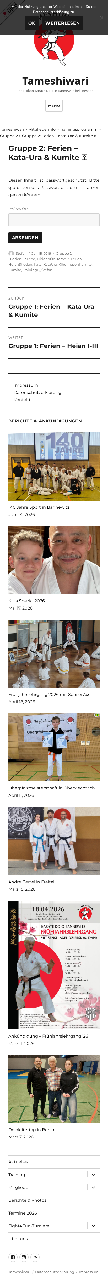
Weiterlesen (62, 23)
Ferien (76, 259)
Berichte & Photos (27, 1200)
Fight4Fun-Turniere (29, 1225)
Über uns (18, 1238)
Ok (32, 23)
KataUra (50, 264)
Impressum (26, 385)
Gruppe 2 (64, 253)
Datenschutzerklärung (37, 392)
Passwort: (19, 209)
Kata (38, 264)
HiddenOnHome (51, 259)
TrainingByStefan (37, 270)
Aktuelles (18, 1161)
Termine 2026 (22, 1213)
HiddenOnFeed (21, 259)
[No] (101, 17)
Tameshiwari (55, 80)
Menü (54, 106)
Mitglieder (19, 1187)
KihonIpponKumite (75, 264)
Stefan (21, 253)
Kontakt (22, 399)
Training (16, 1174)
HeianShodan (20, 264)
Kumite (14, 270)
